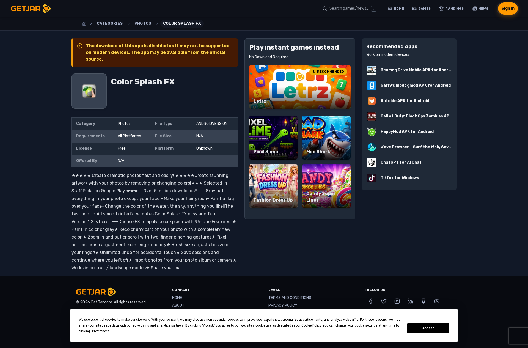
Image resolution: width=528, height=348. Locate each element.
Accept (428, 328)
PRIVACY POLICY (282, 305)
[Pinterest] (423, 301)
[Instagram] (397, 301)
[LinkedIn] (410, 301)
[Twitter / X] (384, 301)
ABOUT (178, 305)
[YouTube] (437, 301)
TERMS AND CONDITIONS (289, 297)
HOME (177, 297)
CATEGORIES (110, 23)
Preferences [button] (100, 331)
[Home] (84, 24)
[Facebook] (371, 301)
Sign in (508, 8)
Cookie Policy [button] (311, 325)
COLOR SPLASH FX (182, 23)
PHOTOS (143, 23)
